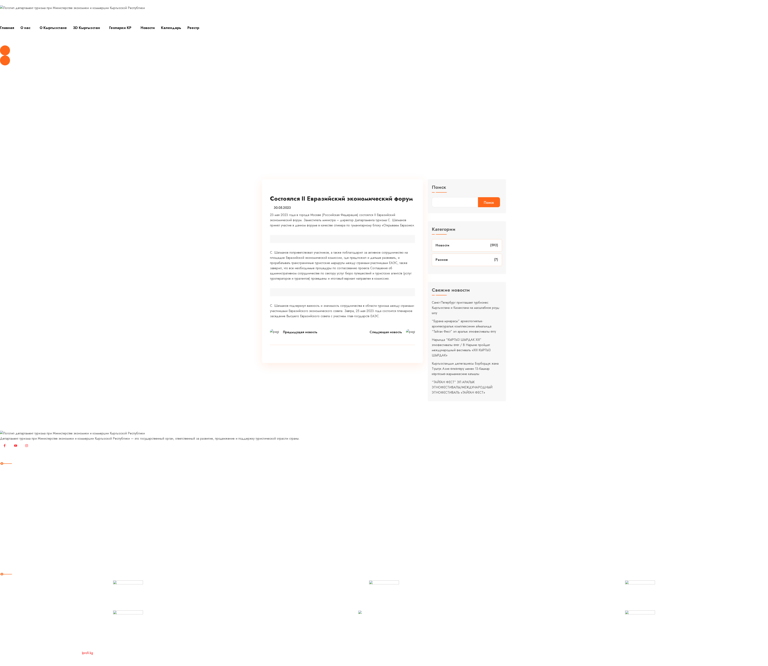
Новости (148, 27)
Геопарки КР (120, 27)
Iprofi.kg (87, 653)
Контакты (9, 549)
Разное (442, 259)
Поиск (439, 188)
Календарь (171, 27)
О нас (25, 27)
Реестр (193, 27)
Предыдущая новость (300, 332)
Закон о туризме (16, 532)
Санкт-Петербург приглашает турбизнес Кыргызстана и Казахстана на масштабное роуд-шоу (466, 307)
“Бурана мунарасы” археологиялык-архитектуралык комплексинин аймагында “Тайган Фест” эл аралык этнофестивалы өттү (464, 326)
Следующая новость (386, 332)
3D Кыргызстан (86, 27)
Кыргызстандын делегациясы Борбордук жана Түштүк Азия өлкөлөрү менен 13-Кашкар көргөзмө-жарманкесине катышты (465, 368)
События (9, 524)
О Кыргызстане (53, 27)
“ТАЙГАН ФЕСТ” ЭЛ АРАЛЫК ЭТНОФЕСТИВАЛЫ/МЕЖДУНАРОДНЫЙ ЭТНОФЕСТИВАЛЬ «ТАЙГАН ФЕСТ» (462, 387)
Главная (7, 27)
